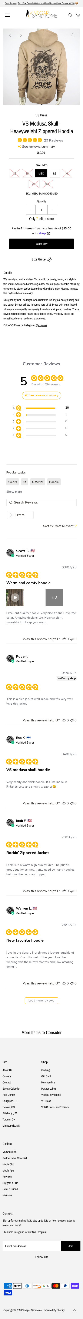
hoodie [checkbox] (54, 482)
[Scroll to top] (74, 1310)
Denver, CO (9, 1107)
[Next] (20, 35)
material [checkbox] (37, 482)
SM (27, 173)
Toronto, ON (9, 1119)
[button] (34, 597)
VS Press (46, 1101)
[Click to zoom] (72, 35)
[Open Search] (70, 15)
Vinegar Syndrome (51, 1095)
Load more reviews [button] (41, 1001)
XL (67, 173)
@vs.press (41, 325)
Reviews (7, 1177)
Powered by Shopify (54, 1310)
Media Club (8, 1164)
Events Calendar (11, 1088)
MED (41, 173)
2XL (34, 184)
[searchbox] (41, 502)
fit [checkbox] (24, 482)
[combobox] (60, 526)
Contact (7, 1082)
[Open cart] (78, 15)
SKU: (28, 193)
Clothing (45, 1070)
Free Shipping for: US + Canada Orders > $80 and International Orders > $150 (39, 3)
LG (54, 173)
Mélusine (7, 1195)
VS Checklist (9, 1152)
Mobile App (8, 1170)
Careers (7, 1076)
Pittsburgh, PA (10, 1113)
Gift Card (46, 1076)
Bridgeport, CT (10, 1101)
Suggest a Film (10, 1183)
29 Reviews (53, 140)
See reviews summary (38, 146)
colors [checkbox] (12, 482)
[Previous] (10, 35)
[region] (41, 408)
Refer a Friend (10, 1189)
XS (14, 173)
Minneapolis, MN (11, 1125)
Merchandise (48, 1082)
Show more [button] (14, 492)
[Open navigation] (11, 15)
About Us (7, 1070)
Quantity (41, 201)
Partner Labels (48, 1088)
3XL (47, 184)
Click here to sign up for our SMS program (24, 1232)
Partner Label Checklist (15, 1158)
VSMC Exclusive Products (55, 1107)
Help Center (9, 1095)
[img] (19, 139)
